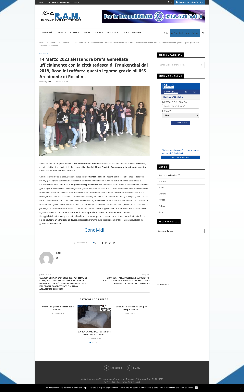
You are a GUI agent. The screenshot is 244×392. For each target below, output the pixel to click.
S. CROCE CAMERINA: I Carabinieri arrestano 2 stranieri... (94, 333)
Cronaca (61, 32)
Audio (97, 32)
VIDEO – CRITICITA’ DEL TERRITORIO (124, 32)
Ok (196, 388)
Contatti (78, 2)
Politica (74, 32)
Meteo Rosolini (163, 284)
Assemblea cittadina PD (169, 175)
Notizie (53, 42)
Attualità (47, 32)
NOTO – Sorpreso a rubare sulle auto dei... (58, 308)
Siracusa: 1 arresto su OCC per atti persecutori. (131, 308)
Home (41, 2)
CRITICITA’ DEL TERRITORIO (59, 2)
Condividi (94, 230)
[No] (240, 388)
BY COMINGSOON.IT (181, 158)
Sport (87, 32)
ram (49, 81)
